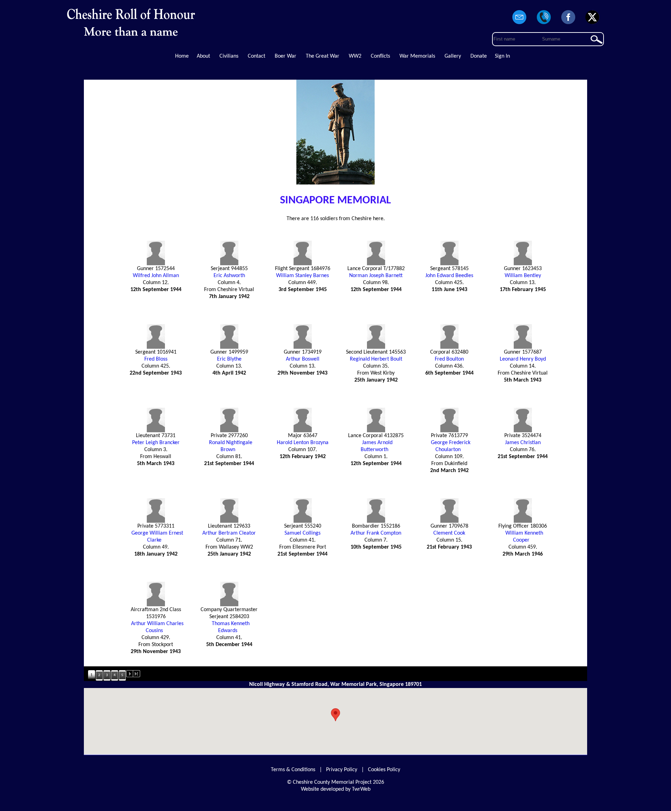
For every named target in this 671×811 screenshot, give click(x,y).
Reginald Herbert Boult (376, 359)
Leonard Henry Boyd (523, 359)
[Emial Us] (519, 24)
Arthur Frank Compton (376, 533)
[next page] (129, 673)
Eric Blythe (229, 359)
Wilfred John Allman (156, 275)
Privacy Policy (341, 770)
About (203, 56)
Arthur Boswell (302, 359)
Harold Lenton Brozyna (303, 443)
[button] (335, 714)
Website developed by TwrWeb (335, 789)
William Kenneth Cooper (524, 536)
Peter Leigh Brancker (156, 443)
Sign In (502, 56)
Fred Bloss (155, 359)
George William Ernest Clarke (157, 536)
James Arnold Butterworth (376, 446)
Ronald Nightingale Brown (230, 446)
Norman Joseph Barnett (376, 275)
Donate (478, 56)
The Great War (322, 56)
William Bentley (523, 275)
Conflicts (380, 56)
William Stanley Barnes (302, 275)
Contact (256, 56)
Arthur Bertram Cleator (229, 533)
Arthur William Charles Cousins (157, 627)
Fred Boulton (449, 359)
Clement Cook (449, 533)
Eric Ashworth (229, 275)
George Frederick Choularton (450, 446)
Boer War (285, 56)
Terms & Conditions (293, 770)
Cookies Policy (384, 770)
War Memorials (417, 56)
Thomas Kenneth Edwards (231, 627)
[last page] (136, 673)
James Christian (523, 443)
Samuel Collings (302, 533)
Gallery (453, 56)
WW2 (355, 56)
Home (182, 56)
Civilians (228, 56)
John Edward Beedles (449, 275)
